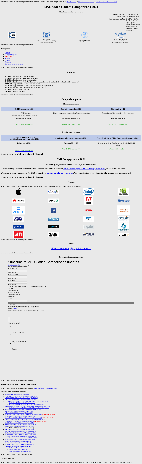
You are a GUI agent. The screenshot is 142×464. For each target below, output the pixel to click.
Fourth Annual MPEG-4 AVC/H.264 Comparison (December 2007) (23, 418)
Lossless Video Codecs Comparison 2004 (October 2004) (21, 396)
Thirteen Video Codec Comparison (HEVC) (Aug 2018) (20, 434)
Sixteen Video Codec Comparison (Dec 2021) (18, 441)
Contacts (8, 62)
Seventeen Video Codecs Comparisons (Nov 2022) (19, 443)
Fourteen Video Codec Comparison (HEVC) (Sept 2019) (20, 436)
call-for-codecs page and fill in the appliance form (84, 169)
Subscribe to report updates (14, 64)
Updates (7, 53)
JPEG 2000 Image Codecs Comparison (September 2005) (21, 399)
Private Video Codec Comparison (18, 449)
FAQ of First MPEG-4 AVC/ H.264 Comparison (22, 403)
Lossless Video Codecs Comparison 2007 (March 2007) (20, 416)
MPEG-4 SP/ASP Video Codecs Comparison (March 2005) (21, 398)
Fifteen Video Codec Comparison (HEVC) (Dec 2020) (20, 439)
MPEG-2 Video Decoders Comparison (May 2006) (19, 411)
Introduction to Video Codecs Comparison (17, 394)
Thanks (7, 58)
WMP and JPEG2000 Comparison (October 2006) (19, 413)
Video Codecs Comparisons (86, 2)
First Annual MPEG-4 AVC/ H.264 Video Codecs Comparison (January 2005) (26, 401)
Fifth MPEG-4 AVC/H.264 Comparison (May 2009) (19, 421)
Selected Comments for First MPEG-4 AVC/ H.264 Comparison (26, 404)
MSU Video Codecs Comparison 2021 (106, 2)
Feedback (8, 60)
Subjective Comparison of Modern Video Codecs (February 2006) (23, 409)
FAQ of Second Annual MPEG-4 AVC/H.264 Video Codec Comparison (29, 408)
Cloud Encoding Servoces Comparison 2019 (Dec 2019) (21, 438)
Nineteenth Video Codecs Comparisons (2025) (18, 446)
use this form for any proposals (60, 173)
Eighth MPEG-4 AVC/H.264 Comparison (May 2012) (20, 426)
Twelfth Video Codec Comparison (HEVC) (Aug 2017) (20, 433)
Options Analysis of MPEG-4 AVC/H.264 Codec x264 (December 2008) (25, 419)
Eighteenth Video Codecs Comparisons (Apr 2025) (19, 444)
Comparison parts (11, 54)
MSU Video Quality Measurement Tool (20, 451)
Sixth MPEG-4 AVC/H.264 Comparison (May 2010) (19, 423)
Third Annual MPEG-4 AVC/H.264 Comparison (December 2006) (23, 414)
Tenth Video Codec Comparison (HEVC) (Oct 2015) (19, 429)
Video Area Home (71, 2)
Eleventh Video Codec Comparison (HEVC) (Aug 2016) (20, 431)
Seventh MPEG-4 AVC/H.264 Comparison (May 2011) (20, 424)
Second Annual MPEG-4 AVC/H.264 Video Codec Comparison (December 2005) (27, 406)
